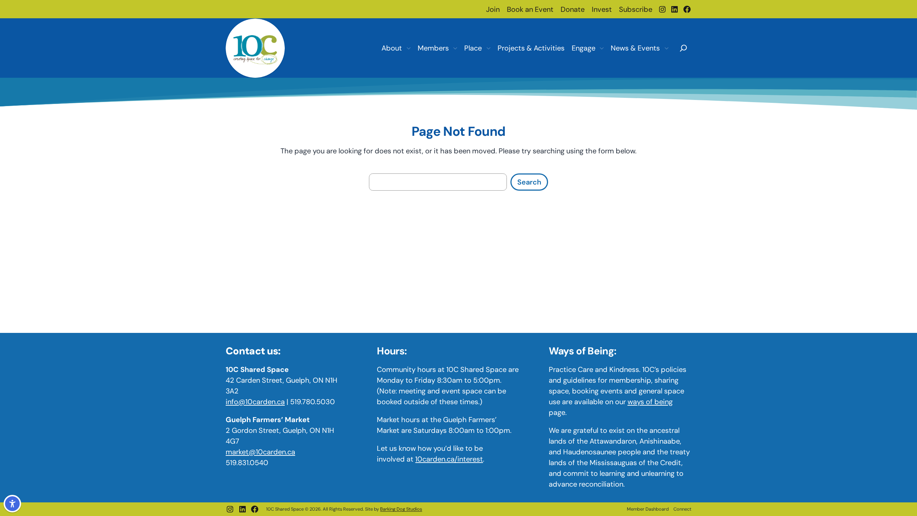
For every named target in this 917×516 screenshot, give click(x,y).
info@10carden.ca (255, 401)
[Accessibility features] (12, 503)
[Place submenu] (488, 48)
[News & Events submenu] (666, 48)
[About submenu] (408, 48)
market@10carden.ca (260, 452)
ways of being (650, 401)
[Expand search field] (683, 47)
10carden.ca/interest (449, 459)
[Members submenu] (455, 48)
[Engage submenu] (601, 48)
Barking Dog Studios (401, 509)
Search (529, 182)
